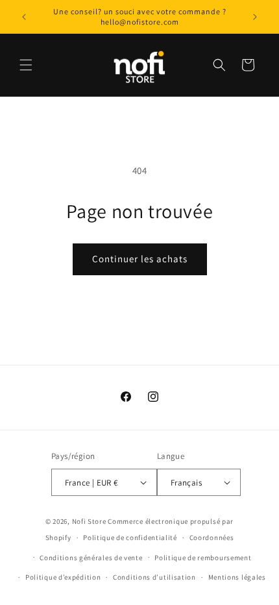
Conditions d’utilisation (154, 577)
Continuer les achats (140, 259)
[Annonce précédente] (24, 17)
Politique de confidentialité (130, 537)
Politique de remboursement (202, 557)
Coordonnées (211, 537)
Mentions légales (237, 577)
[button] (26, 65)
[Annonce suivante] (255, 17)
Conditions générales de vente (91, 557)
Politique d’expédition (63, 577)
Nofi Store (89, 521)
